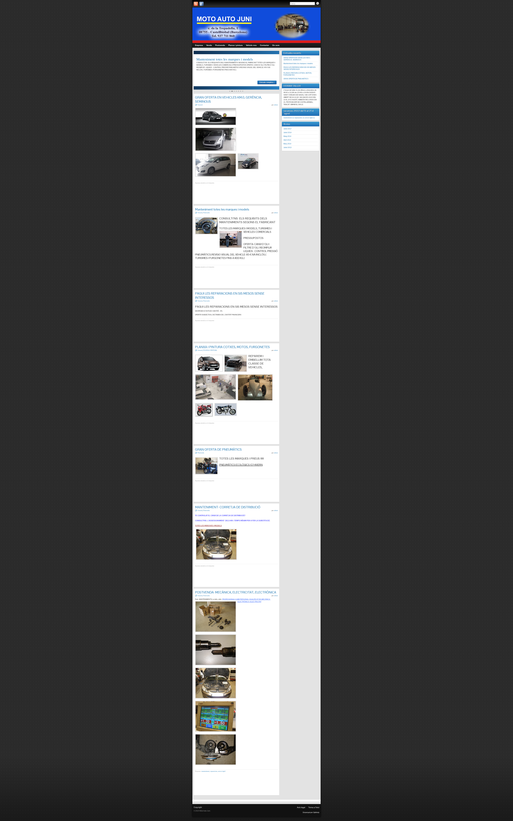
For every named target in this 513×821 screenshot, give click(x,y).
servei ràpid (221, 771)
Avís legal (301, 807)
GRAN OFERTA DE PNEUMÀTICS (218, 449)
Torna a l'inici (313, 807)
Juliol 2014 (287, 132)
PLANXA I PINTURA (210, 350)
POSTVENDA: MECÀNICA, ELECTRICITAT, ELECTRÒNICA (235, 592)
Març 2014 (287, 144)
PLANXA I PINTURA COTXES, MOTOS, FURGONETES (232, 347)
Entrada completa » (267, 82)
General (200, 105)
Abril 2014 (287, 140)
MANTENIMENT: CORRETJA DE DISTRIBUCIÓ (227, 507)
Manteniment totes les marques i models (224, 59)
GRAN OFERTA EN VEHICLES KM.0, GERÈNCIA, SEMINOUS (296, 59)
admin (276, 105)
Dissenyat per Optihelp (311, 812)
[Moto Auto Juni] (201, 4)
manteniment (205, 771)
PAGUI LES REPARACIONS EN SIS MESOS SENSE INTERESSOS (299, 68)
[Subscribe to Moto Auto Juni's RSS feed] (196, 4)
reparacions (213, 771)
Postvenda (206, 212)
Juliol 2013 (287, 147)
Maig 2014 (287, 136)
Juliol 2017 (287, 129)
